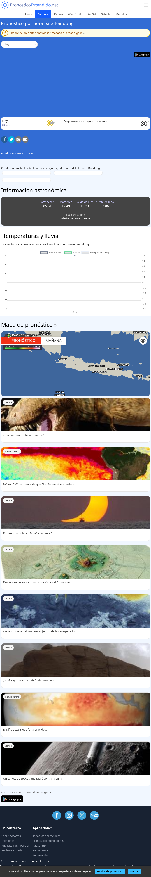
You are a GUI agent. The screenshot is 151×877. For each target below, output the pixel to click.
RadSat (91, 14)
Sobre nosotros (11, 836)
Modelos (121, 14)
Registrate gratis (11, 850)
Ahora (28, 14)
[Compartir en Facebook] (4, 139)
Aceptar (134, 871)
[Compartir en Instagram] (18, 139)
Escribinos (7, 841)
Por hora (42, 14)
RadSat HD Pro (42, 850)
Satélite (105, 14)
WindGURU (75, 14)
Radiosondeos (41, 855)
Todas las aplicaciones (46, 836)
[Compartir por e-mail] (25, 139)
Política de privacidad (110, 871)
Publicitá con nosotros (15, 845)
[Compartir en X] (11, 139)
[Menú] (146, 5)
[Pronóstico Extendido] (29, 5)
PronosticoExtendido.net (48, 841)
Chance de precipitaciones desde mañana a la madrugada (47, 33)
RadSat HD (39, 845)
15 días (58, 14)
